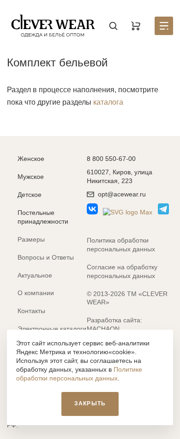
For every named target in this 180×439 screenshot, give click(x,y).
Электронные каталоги (52, 328)
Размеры (31, 239)
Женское (31, 158)
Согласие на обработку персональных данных (122, 271)
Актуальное (35, 275)
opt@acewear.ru (122, 194)
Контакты (31, 310)
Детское (30, 194)
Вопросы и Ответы (46, 257)
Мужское (31, 176)
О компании (36, 293)
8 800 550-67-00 (111, 158)
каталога (108, 102)
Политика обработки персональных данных (121, 245)
